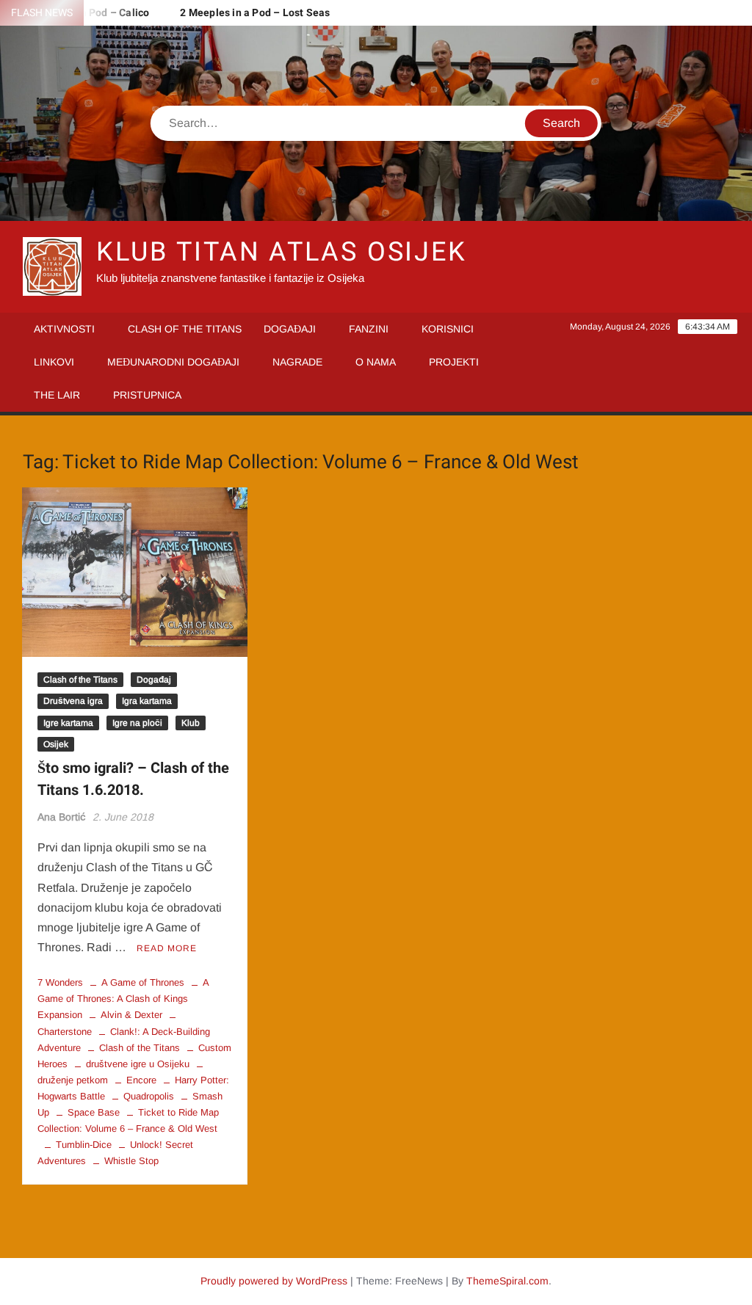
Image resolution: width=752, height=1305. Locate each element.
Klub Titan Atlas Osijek (281, 252)
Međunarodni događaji (173, 362)
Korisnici (448, 329)
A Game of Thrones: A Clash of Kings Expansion (123, 998)
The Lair (57, 395)
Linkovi (54, 362)
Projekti (454, 362)
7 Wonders (60, 982)
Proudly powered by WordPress (273, 1281)
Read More (167, 948)
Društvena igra (73, 701)
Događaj (154, 680)
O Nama (375, 362)
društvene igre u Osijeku (137, 1063)
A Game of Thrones (142, 982)
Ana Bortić (61, 817)
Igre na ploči (137, 723)
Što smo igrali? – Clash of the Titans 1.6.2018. (133, 779)
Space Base (94, 1112)
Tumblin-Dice (84, 1144)
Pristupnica (147, 395)
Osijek (55, 744)
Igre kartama (68, 723)
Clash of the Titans (185, 329)
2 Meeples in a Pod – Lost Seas (255, 13)
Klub (190, 723)
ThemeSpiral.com (507, 1281)
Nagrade (297, 362)
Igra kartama (147, 701)
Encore (141, 1080)
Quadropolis (148, 1096)
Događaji (290, 329)
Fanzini (368, 329)
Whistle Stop (131, 1160)
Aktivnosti (64, 329)
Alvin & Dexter (131, 1014)
